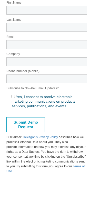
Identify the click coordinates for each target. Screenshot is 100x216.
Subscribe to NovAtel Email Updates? (32, 88)
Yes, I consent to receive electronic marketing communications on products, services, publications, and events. (44, 101)
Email (10, 37)
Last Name (14, 19)
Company (13, 54)
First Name (14, 2)
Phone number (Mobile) (22, 71)
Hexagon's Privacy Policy (40, 137)
